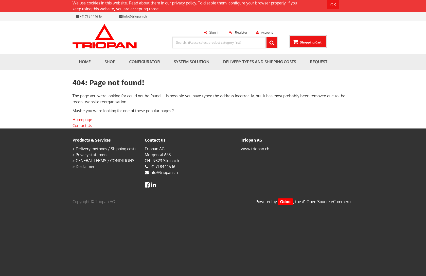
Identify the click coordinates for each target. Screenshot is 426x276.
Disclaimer (85, 166)
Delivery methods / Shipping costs (106, 148)
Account (267, 32)
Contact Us (82, 125)
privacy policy (184, 2)
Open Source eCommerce (329, 201)
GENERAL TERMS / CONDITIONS (105, 160)
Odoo (285, 201)
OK (333, 4)
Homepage (82, 119)
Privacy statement (92, 154)
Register (241, 32)
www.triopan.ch (255, 148)
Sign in (214, 32)
